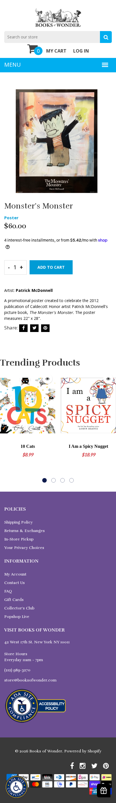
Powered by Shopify (82, 751)
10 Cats (28, 446)
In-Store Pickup (19, 539)
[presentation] (5, 427)
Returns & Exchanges (24, 530)
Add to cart (51, 267)
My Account (15, 574)
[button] (44, 480)
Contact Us (14, 582)
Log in (81, 51)
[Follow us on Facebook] (23, 328)
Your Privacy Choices (24, 547)
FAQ (8, 591)
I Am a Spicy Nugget (88, 446)
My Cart (56, 51)
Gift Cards (14, 599)
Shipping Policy (18, 522)
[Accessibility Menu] (16, 787)
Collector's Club (19, 608)
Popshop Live (16, 616)
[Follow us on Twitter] (34, 328)
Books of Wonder (45, 751)
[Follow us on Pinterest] (45, 328)
